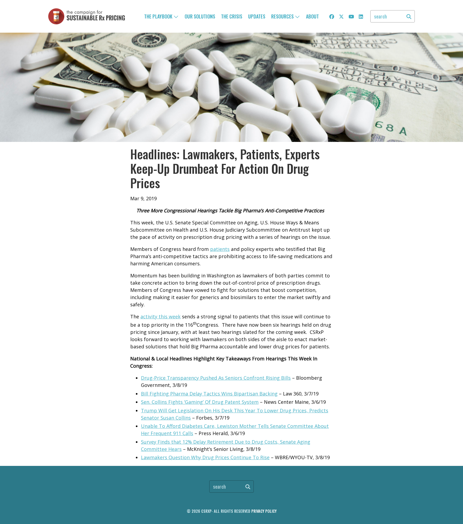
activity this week (160, 316)
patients (220, 249)
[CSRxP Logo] (86, 16)
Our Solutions (200, 16)
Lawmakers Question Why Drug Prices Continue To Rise (205, 457)
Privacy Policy (264, 511)
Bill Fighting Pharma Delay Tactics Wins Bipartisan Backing (209, 393)
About (312, 16)
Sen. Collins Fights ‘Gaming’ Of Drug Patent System (200, 402)
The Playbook (158, 16)
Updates (256, 16)
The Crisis (231, 16)
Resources (283, 16)
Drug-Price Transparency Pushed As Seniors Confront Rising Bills (216, 378)
